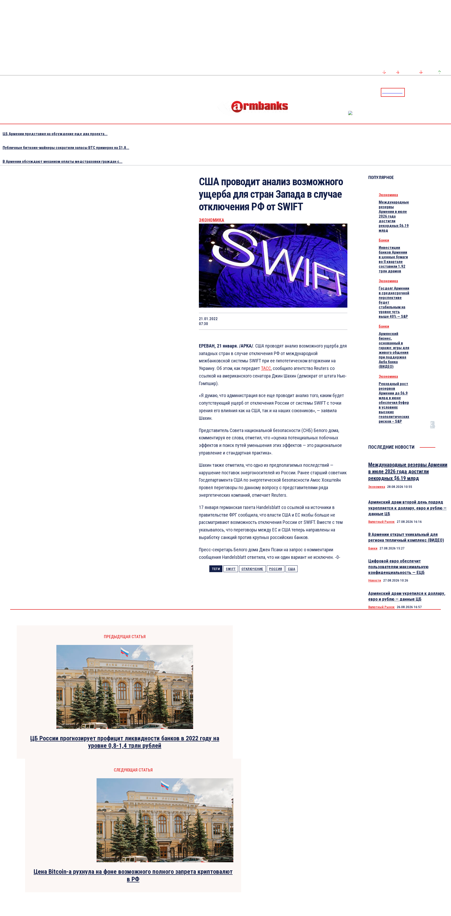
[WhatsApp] (263, 321)
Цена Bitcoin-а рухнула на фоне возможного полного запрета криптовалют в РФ (133, 875)
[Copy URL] (319, 321)
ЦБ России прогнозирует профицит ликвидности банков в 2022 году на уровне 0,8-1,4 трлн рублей (124, 742)
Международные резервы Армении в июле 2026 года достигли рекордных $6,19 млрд (394, 216)
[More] (338, 321)
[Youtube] (441, 92)
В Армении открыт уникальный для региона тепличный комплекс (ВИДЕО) (406, 537)
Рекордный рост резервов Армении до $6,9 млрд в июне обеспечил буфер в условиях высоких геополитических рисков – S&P (394, 402)
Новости (374, 580)
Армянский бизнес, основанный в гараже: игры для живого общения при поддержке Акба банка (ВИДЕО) (394, 350)
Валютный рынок (381, 522)
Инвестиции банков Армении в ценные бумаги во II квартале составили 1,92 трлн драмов (393, 259)
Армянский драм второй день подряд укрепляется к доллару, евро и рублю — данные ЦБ (407, 507)
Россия (275, 569)
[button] (410, 92)
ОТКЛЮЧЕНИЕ (252, 569)
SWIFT (231, 569)
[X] (245, 321)
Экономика (211, 220)
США (291, 569)
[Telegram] (435, 92)
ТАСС (266, 368)
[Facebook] (429, 92)
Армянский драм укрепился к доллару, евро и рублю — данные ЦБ (406, 596)
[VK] (301, 321)
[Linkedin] (447, 92)
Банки (384, 240)
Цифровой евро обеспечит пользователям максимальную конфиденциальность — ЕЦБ (398, 566)
